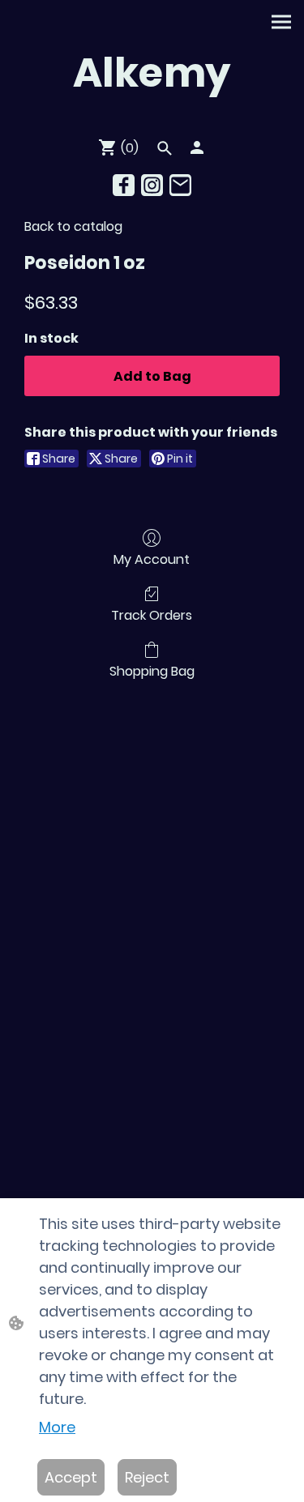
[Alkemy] (152, 116)
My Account (151, 558)
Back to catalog (73, 226)
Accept (71, 1477)
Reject (147, 1477)
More (57, 1427)
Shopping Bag (152, 670)
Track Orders (151, 614)
